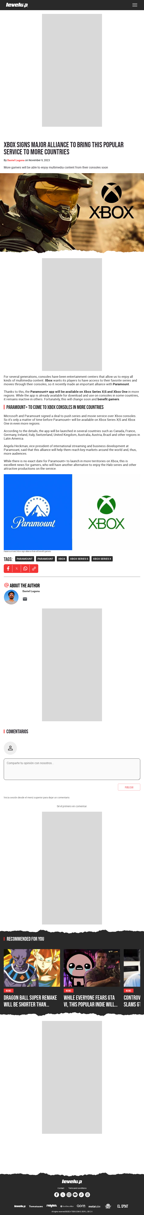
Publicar (129, 787)
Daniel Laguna (16, 160)
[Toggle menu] (135, 5)
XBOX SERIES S (79, 558)
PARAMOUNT (25, 558)
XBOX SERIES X (102, 558)
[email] (24, 599)
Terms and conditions (77, 1188)
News (8, 990)
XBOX (61, 558)
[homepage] (17, 5)
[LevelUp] (20, 1206)
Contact (61, 1188)
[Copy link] (34, 568)
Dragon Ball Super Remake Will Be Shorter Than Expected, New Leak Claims (30, 1004)
